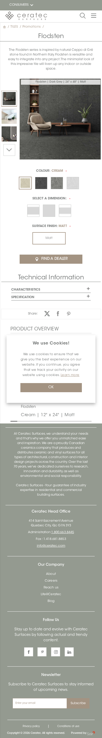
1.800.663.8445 (62, 532)
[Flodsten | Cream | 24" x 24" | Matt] (9, 116)
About (51, 574)
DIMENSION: (49, 198)
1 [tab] (13, 420)
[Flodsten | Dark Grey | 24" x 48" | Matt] (9, 98)
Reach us (51, 587)
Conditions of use (68, 726)
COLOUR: (49, 171)
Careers (51, 580)
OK (51, 387)
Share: (33, 313)
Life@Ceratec (51, 594)
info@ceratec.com (51, 546)
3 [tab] (26, 420)
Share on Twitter (47, 313)
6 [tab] (46, 420)
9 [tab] (67, 420)
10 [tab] (74, 420)
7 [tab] (53, 420)
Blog (51, 601)
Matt (49, 238)
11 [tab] (80, 420)
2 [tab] (19, 420)
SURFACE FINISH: (49, 226)
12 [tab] (87, 420)
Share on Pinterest (68, 313)
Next (9, 150)
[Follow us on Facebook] (28, 651)
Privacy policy (31, 726)
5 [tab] (40, 420)
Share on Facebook (58, 313)
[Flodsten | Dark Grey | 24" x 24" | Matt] (9, 134)
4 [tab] (33, 420)
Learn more (70, 375)
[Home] (5, 26)
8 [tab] (60, 420)
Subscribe (78, 703)
